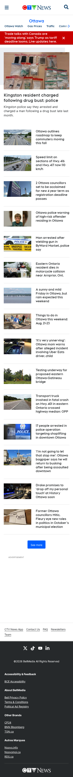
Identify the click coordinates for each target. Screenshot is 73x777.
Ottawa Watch (13, 26)
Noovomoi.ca (12, 752)
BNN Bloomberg (14, 727)
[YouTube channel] (40, 648)
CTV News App (13, 629)
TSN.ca (9, 731)
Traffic (50, 26)
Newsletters (58, 629)
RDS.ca (8, 756)
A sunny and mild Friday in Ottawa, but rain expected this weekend (51, 295)
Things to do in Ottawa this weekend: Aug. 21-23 (52, 319)
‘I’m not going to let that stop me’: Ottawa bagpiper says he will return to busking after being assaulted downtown (52, 461)
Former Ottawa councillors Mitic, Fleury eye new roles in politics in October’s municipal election (52, 518)
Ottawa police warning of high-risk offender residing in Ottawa (52, 216)
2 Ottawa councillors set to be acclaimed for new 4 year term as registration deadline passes (52, 190)
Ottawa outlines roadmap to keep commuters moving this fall (50, 137)
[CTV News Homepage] (36, 7)
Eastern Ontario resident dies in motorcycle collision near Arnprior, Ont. (50, 269)
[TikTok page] (33, 648)
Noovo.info (11, 747)
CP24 (7, 722)
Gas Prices (35, 26)
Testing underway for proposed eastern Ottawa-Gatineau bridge (51, 376)
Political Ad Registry (16, 706)
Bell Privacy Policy (15, 697)
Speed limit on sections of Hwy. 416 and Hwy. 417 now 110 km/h (50, 163)
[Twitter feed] (25, 648)
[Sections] (6, 7)
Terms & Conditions (16, 702)
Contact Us (33, 629)
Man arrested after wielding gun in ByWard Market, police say (52, 243)
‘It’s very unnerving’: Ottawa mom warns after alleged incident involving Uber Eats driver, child (52, 348)
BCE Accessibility (14, 681)
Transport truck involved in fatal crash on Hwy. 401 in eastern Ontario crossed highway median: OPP (52, 403)
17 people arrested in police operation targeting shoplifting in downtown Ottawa (51, 431)
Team (7, 634)
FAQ (45, 629)
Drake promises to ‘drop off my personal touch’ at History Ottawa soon (52, 491)
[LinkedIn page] (47, 648)
